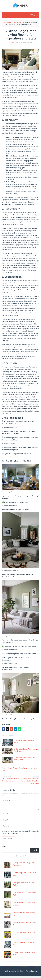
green (26, 768)
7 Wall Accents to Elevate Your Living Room (25, 758)
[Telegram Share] (15, 729)
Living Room (12, 768)
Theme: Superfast (31, 971)
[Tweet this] (7, 729)
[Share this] (3, 729)
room (34, 768)
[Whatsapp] (19, 729)
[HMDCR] (20, 5)
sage (3, 770)
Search (4, 846)
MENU (35, 15)
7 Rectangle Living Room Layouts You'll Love (26, 750)
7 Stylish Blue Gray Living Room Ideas (25, 741)
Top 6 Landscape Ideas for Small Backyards (10, 778)
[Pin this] (11, 729)
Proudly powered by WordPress (14, 971)
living (30, 768)
